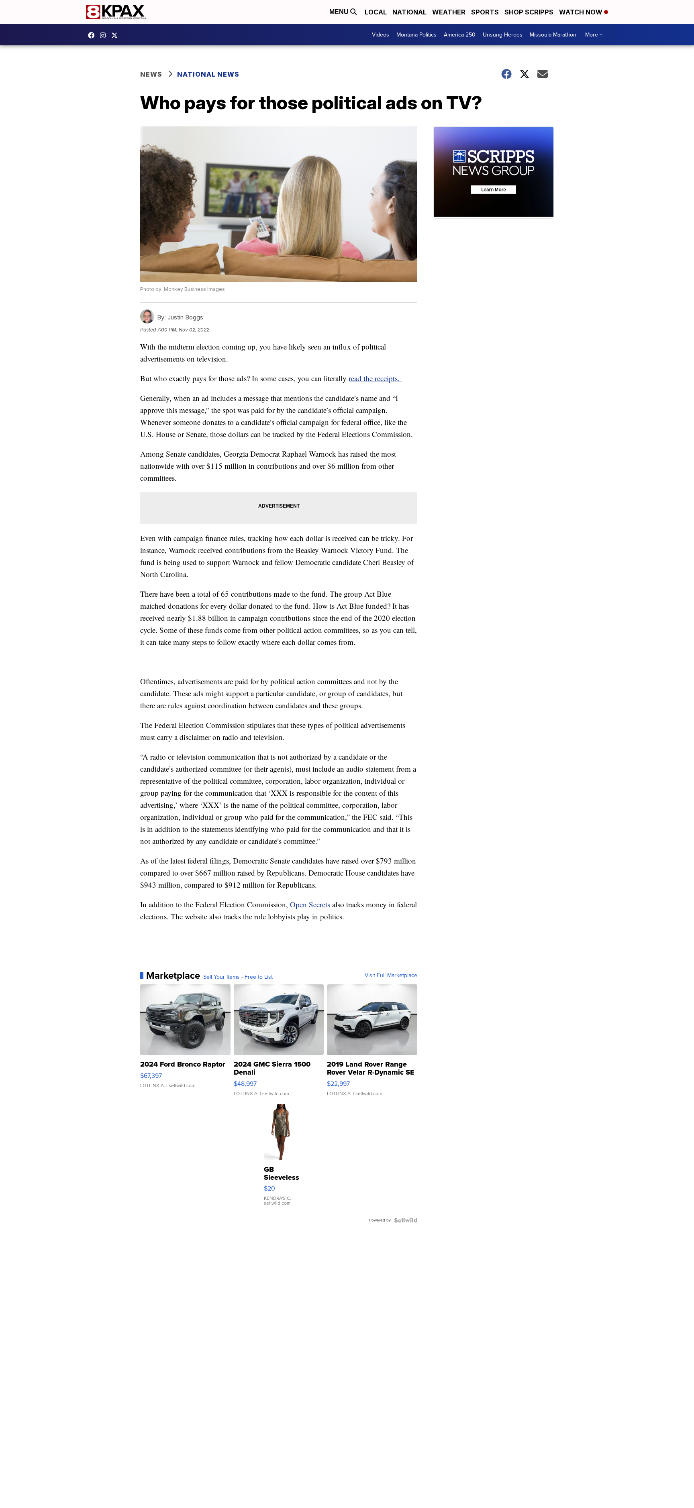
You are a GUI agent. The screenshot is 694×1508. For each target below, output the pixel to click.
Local (376, 12)
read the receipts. (375, 378)
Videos (380, 34)
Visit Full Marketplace (391, 975)
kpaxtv (93, 35)
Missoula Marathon (553, 34)
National (409, 12)
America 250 (460, 34)
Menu (339, 11)
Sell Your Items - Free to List (238, 977)
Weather (448, 12)
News (151, 74)
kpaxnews (116, 35)
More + (593, 34)
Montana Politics (416, 34)
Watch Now (581, 12)
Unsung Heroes (503, 34)
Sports (485, 12)
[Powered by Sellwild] (405, 1220)
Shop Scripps (528, 12)
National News (208, 74)
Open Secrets (310, 904)
